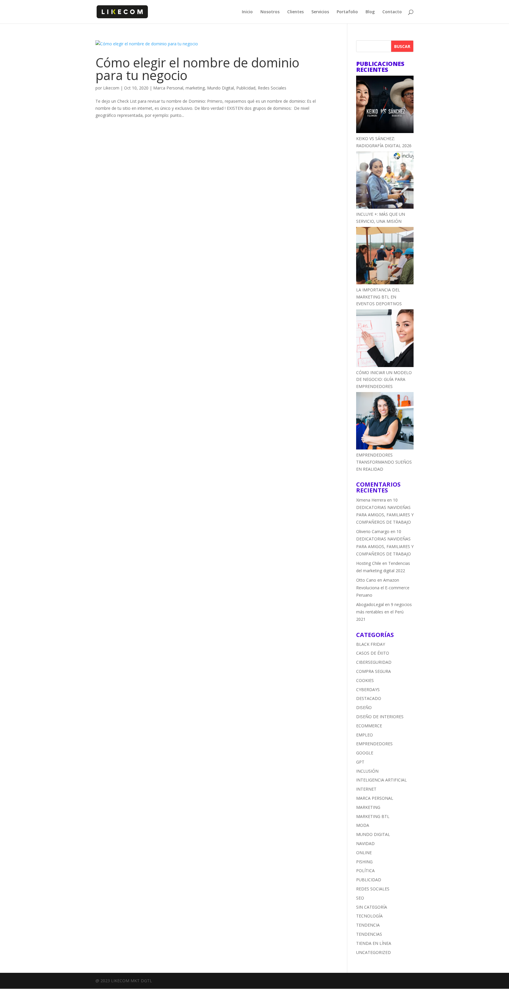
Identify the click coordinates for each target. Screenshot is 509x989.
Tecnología (369, 916)
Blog (370, 12)
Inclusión (367, 771)
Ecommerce (369, 726)
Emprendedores (374, 743)
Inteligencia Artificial (381, 780)
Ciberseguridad (373, 662)
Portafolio (347, 12)
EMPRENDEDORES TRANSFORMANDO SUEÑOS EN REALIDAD (384, 462)
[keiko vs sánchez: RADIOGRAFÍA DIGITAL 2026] (385, 105)
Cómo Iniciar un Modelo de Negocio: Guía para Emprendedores (384, 379)
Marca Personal (168, 88)
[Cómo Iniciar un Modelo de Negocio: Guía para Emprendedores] (385, 339)
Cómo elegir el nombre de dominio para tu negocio (197, 69)
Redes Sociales (272, 88)
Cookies (365, 680)
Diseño (364, 707)
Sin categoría (371, 907)
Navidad (365, 843)
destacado (368, 698)
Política (365, 870)
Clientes (295, 12)
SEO (360, 898)
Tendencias (369, 934)
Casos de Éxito (372, 653)
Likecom (111, 88)
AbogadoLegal (370, 604)
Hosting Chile (368, 563)
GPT (360, 762)
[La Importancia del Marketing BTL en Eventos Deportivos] (385, 256)
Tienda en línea (373, 943)
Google (364, 753)
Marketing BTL (372, 816)
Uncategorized (373, 952)
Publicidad (245, 88)
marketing (195, 88)
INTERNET (366, 789)
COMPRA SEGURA (373, 671)
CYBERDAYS (368, 689)
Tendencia (368, 925)
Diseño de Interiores (380, 716)
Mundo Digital (220, 88)
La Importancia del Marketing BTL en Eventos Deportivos (379, 297)
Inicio (247, 12)
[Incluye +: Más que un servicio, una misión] (385, 181)
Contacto (392, 12)
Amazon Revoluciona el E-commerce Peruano (382, 587)
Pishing (364, 861)
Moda (362, 825)
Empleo (364, 735)
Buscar (402, 46)
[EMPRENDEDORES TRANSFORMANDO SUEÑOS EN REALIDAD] (385, 422)
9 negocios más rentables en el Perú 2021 (384, 612)
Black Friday (370, 644)
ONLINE (364, 852)
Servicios (320, 12)
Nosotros (270, 12)
